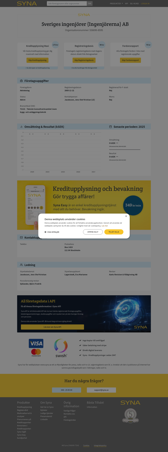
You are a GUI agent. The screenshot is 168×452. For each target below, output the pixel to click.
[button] (52, 232)
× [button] (126, 216)
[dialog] (84, 226)
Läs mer (105, 225)
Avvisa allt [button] (93, 232)
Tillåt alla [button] (114, 232)
